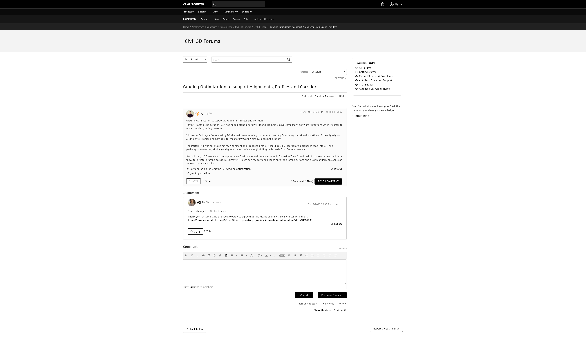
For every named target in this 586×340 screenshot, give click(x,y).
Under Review (334, 112)
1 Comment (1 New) (302, 181)
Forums (204, 19)
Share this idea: (323, 310)
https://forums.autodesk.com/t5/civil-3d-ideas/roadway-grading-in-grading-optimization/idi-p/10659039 (250, 220)
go (205, 169)
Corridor (194, 169)
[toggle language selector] (382, 4)
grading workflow (200, 173)
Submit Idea (361, 116)
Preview (343, 249)
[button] (338, 204)
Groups (236, 19)
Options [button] (339, 78)
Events (225, 19)
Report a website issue (386, 328)
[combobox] (238, 4)
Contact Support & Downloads (376, 76)
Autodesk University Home (374, 89)
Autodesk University (264, 19)
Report (338, 169)
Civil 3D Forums (243, 26)
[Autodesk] (193, 4)
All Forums (365, 68)
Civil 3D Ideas (261, 26)
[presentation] (186, 255)
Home (186, 26)
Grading (216, 169)
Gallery (247, 19)
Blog (216, 19)
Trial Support (366, 84)
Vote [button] (194, 181)
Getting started (368, 72)
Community (189, 19)
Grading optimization (238, 169)
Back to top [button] (196, 329)
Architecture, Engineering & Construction (212, 26)
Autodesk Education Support (375, 80)
